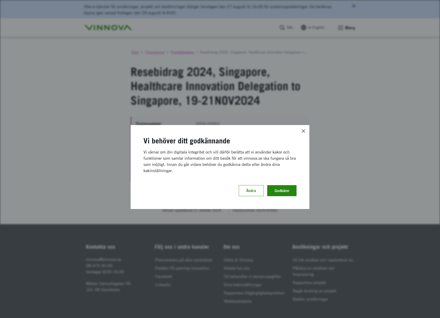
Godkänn (282, 190)
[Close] (303, 131)
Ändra (251, 190)
